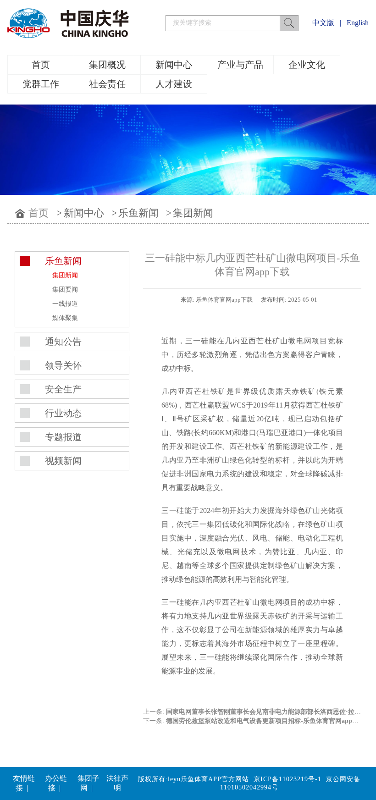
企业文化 (306, 65)
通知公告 (63, 342)
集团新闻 (193, 213)
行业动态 (63, 413)
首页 (41, 65)
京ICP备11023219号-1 (287, 779)
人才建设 (173, 84)
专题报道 (63, 437)
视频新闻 (63, 461)
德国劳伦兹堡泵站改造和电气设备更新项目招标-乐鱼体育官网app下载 (265, 720)
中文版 (323, 23)
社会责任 (107, 84)
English (358, 23)
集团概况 (107, 65)
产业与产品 (240, 65)
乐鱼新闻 (138, 213)
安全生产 (63, 389)
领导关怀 (63, 365)
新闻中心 (173, 65)
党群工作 (40, 84)
